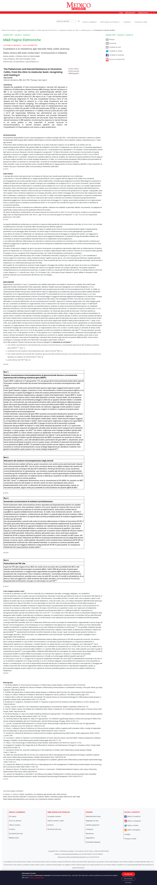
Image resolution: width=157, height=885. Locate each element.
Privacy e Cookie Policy (36, 877)
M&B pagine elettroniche (109, 22)
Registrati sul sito (92, 821)
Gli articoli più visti (16, 833)
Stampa (111, 39)
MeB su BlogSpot (133, 830)
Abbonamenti (130, 12)
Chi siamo (12, 816)
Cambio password (92, 825)
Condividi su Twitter (116, 51)
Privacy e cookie (130, 839)
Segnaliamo (90, 838)
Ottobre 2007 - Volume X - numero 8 (119, 35)
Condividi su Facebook (116, 55)
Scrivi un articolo (15, 821)
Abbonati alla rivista (93, 816)
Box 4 (28, 360)
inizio (6, 169)
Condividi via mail (115, 47)
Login (121, 12)
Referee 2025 (14, 838)
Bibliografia (74, 73)
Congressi (127, 22)
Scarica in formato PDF (117, 59)
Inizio (6, 552)
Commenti (112, 43)
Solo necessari (128, 878)
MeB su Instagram (134, 821)
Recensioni (90, 833)
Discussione (74, 71)
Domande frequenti (93, 842)
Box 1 (22, 348)
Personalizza (128, 882)
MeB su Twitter (133, 825)
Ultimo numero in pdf (55, 821)
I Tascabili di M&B (140, 22)
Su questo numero (54, 816)
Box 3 (40, 357)
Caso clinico (74, 68)
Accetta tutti (128, 874)
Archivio (12, 829)
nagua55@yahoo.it (32, 62)
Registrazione (143, 12)
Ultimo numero (14, 825)
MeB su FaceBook (134, 816)
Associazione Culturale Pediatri (104, 30)
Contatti (127, 834)
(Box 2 (59, 351)
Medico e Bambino (89, 22)
